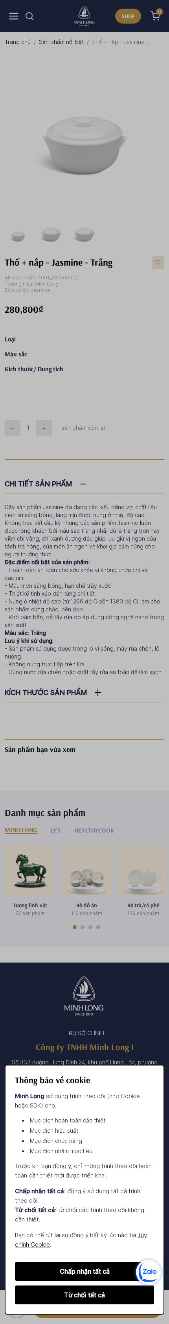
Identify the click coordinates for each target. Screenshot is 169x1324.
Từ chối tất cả (84, 1295)
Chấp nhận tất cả (85, 1271)
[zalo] (148, 1271)
